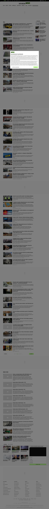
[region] (24, 60)
